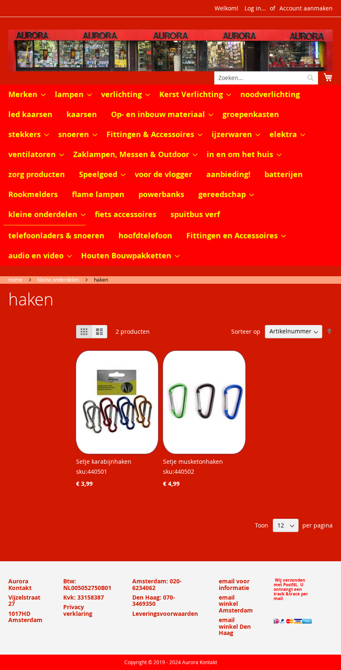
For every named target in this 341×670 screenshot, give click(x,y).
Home (15, 279)
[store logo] (170, 50)
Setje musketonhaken (193, 461)
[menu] (170, 175)
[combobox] (266, 78)
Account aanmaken (306, 8)
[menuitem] (24, 95)
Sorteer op (245, 331)
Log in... (255, 8)
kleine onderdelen (58, 279)
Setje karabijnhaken (103, 461)
